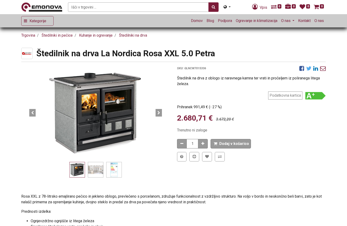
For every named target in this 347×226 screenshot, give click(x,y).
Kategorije (38, 21)
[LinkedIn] (315, 68)
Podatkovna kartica (285, 95)
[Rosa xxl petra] (95, 112)
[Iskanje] (213, 7)
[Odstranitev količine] (182, 143)
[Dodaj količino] (203, 143)
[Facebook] (301, 68)
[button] (32, 113)
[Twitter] (308, 68)
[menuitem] (197, 21)
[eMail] (323, 68)
